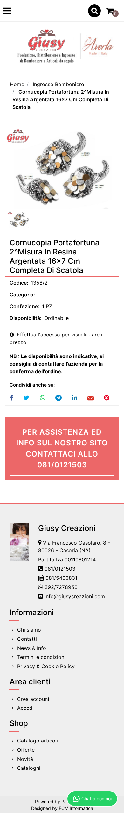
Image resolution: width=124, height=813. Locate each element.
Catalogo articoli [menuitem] (37, 740)
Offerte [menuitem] (26, 750)
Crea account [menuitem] (33, 699)
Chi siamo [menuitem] (29, 630)
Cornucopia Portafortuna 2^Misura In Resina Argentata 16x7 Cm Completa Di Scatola (60, 99)
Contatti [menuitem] (27, 639)
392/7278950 (61, 587)
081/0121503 (60, 569)
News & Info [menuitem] (31, 648)
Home (17, 84)
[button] (62, 168)
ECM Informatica (76, 808)
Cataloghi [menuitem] (28, 768)
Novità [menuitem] (25, 759)
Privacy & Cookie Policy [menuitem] (46, 666)
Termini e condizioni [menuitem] (41, 657)
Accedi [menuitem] (25, 708)
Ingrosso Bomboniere (58, 84)
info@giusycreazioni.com (75, 596)
